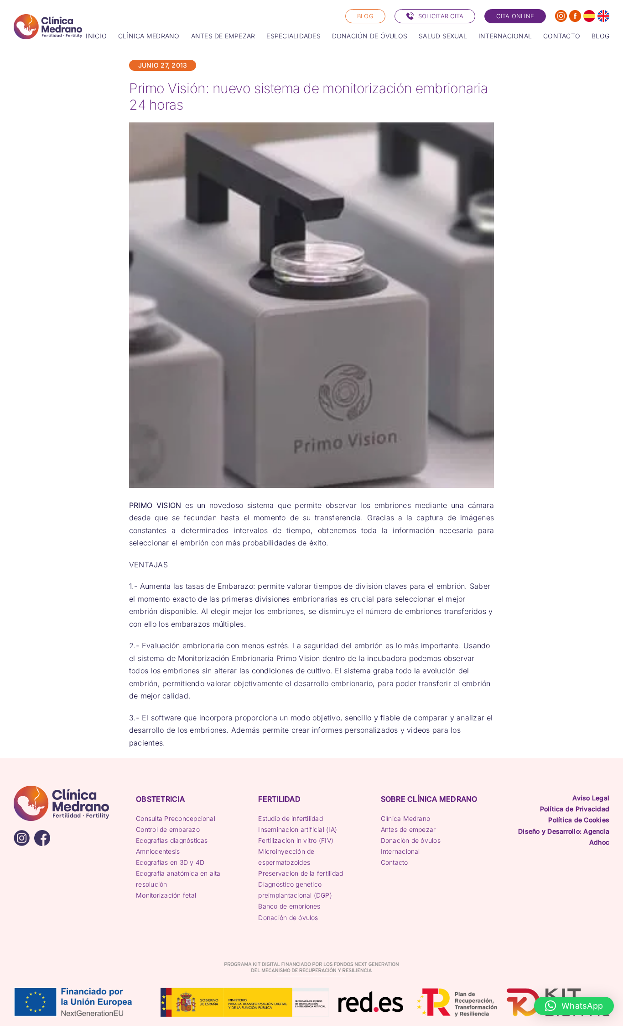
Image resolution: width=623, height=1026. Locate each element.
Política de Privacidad (574, 809)
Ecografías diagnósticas (172, 840)
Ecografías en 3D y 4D (170, 862)
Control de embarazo (168, 829)
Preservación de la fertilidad (300, 873)
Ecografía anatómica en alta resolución (178, 878)
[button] (574, 1006)
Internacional (400, 851)
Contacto (394, 862)
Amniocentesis (158, 851)
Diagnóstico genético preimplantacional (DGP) (295, 889)
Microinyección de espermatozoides (286, 856)
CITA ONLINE (515, 16)
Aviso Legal (590, 798)
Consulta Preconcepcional (175, 818)
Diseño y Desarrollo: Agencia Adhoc (563, 836)
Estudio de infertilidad (290, 818)
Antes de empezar (408, 829)
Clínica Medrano (406, 818)
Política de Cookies (578, 820)
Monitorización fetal (166, 895)
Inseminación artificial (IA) (297, 829)
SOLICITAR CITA (440, 16)
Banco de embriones (289, 906)
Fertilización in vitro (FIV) (295, 840)
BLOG (365, 16)
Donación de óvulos (288, 917)
